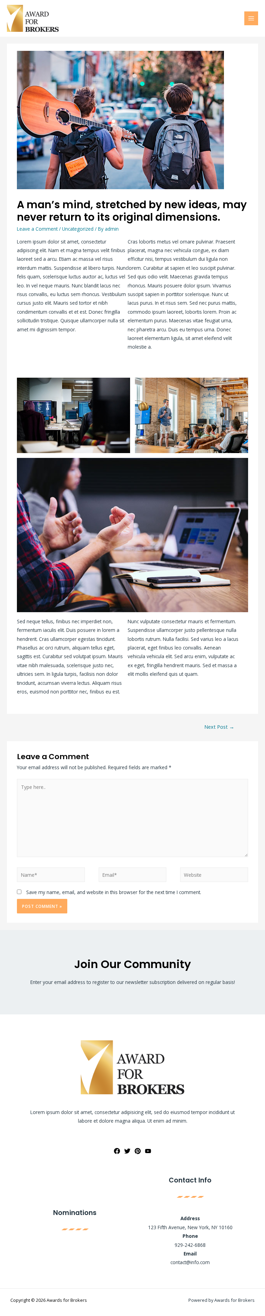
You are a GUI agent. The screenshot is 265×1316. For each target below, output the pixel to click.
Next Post (219, 726)
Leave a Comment (37, 229)
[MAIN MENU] (251, 18)
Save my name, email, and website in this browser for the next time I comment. (113, 892)
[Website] (214, 876)
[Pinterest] (138, 1151)
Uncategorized (78, 229)
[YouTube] (148, 1151)
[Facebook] (117, 1151)
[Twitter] (127, 1151)
